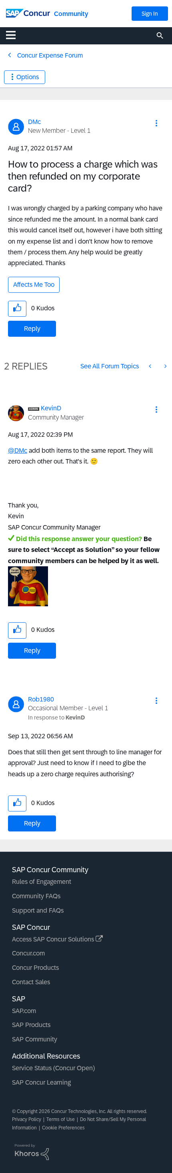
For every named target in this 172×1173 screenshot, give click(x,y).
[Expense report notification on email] (165, 366)
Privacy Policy (26, 1119)
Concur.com (28, 953)
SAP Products (31, 1024)
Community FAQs (36, 896)
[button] (156, 123)
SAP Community (34, 1039)
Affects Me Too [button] (33, 284)
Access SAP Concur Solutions (54, 939)
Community (71, 13)
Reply (32, 328)
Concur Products (35, 967)
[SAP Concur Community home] (28, 12)
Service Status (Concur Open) (53, 1068)
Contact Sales (31, 982)
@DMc (17, 450)
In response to (56, 717)
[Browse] (15, 35)
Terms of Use (60, 1119)
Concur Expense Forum (50, 55)
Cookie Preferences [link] (63, 1128)
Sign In (150, 13)
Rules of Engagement (41, 881)
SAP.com (24, 1010)
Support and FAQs (38, 910)
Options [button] (27, 77)
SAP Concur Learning (41, 1082)
